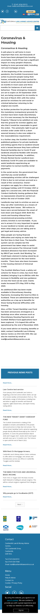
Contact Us (9, 580)
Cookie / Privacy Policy (13, 583)
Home (8, 575)
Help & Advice (10, 578)
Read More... (7, 383)
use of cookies (12, 600)
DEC (34, 614)
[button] (37, 27)
